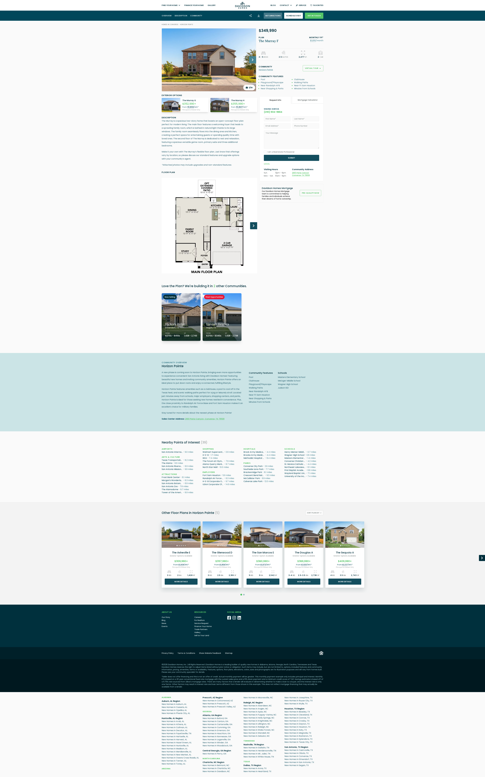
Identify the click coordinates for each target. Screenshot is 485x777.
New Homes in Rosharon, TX (298, 736)
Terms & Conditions (186, 653)
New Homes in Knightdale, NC (258, 720)
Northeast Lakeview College (295, 467)
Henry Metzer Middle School (295, 452)
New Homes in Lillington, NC (257, 723)
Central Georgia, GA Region (217, 750)
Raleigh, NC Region (253, 702)
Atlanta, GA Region (212, 715)
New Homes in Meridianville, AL (176, 751)
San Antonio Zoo (170, 486)
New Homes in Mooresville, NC (258, 697)
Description (181, 15)
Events (164, 626)
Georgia (207, 711)
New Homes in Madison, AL (174, 748)
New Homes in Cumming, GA (217, 727)
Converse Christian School (295, 461)
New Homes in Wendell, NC (257, 733)
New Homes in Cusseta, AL (174, 707)
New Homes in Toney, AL (173, 763)
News (164, 623)
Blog (273, 5)
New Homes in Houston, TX (297, 726)
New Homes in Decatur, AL (174, 730)
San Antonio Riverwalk (172, 466)
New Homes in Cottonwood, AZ (218, 700)
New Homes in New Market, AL (176, 754)
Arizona (166, 768)
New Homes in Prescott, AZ (216, 703)
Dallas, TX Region (252, 765)
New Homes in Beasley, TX (297, 711)
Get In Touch (314, 15)
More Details (181, 581)
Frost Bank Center (171, 477)
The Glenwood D (222, 552)
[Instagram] (234, 618)
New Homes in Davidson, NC (216, 771)
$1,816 (313, 40)
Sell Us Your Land (201, 635)
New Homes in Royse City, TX (298, 700)
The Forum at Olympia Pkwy (213, 461)
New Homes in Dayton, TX (297, 723)
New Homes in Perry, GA (214, 753)
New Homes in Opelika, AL (174, 710)
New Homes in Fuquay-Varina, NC (260, 714)
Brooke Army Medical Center (254, 455)
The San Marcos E (263, 552)
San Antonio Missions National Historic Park (172, 469)
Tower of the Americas (172, 492)
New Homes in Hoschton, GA (217, 733)
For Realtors (199, 620)
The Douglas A (304, 552)
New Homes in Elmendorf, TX (298, 759)
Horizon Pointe (186, 24)
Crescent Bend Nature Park (254, 475)
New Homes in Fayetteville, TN (176, 733)
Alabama (166, 697)
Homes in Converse (170, 24)
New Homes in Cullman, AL (174, 727)
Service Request (201, 623)
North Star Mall (210, 467)
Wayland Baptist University (295, 473)
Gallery (211, 5)
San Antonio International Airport (172, 452)
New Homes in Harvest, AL (174, 739)
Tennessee (249, 741)
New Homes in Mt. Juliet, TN (257, 753)
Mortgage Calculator (308, 100)
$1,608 (181, 564)
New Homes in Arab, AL (173, 721)
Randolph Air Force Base (213, 478)
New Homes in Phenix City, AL (176, 713)
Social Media (234, 612)
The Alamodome (170, 489)
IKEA (205, 458)
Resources (200, 612)
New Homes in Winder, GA (215, 742)
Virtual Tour (313, 68)
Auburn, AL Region (171, 701)
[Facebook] (229, 618)
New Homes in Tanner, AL (174, 760)
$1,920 (304, 564)
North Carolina (211, 758)
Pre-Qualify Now (310, 193)
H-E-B (206, 455)
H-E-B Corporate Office (213, 481)
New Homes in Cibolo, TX (296, 753)
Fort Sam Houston (211, 475)
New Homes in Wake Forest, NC (259, 729)
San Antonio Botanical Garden (172, 483)
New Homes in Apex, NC (255, 711)
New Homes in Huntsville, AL (175, 745)
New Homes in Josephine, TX (298, 697)
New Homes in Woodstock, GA (217, 745)
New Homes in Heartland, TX (257, 771)
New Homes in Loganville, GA (217, 739)
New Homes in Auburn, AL (174, 704)
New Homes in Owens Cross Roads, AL (180, 757)
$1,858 (222, 564)
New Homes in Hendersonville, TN (260, 750)
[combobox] (314, 512)
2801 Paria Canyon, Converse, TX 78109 (204, 418)
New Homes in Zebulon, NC (257, 736)
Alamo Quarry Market (213, 464)
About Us (167, 612)
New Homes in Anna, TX (255, 768)
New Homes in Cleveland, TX (298, 714)
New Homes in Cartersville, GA (217, 724)
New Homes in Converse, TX (298, 756)
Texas (247, 761)
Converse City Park (253, 466)
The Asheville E (181, 552)
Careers (197, 617)
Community (196, 15)
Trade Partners (200, 629)
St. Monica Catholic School (295, 464)
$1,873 (263, 564)
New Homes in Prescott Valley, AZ (219, 706)
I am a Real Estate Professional (280, 152)
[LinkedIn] (239, 618)
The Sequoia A (345, 552)
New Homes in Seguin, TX (296, 765)
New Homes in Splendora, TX (298, 739)
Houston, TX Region (294, 708)
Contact (284, 5)
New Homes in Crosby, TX (296, 720)
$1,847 (239, 107)
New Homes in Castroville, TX (298, 750)
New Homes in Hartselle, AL (175, 736)
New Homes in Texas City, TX (298, 742)
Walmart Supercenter (213, 452)
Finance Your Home (194, 5)
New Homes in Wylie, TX (296, 703)
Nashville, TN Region (254, 744)
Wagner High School (294, 455)
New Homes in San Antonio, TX (299, 762)
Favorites (318, 5)
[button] (313, 40)
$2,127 (345, 564)
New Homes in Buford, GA (215, 718)
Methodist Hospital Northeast (254, 458)
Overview (167, 15)
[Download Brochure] (259, 16)
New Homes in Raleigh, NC (256, 726)
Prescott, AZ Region (213, 697)
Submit (291, 158)
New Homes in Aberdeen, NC (258, 705)
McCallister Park (252, 478)
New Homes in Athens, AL (174, 724)
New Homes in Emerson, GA (216, 730)
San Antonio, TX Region (296, 747)
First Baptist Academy (295, 470)
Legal (267, 163)
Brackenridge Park (253, 472)
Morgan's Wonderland (172, 480)
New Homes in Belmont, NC (216, 765)
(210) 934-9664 (273, 111)
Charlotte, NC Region (213, 762)
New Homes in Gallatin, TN (256, 747)
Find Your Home (169, 5)
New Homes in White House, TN (259, 756)
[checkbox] (265, 152)
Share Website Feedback (210, 653)
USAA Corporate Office (213, 484)
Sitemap (229, 653)
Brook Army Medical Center (254, 452)
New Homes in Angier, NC (256, 708)
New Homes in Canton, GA (215, 721)
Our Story (166, 617)
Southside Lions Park (253, 469)
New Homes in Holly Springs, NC (259, 717)
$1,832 (190, 107)
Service (302, 5)
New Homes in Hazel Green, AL (176, 742)
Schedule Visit (293, 15)
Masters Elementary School (295, 458)
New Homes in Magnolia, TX (297, 733)
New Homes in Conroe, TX (297, 717)
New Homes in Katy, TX (295, 729)
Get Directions (273, 15)
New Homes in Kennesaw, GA (217, 736)
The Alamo (167, 463)
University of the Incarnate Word (295, 476)
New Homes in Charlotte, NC (217, 768)
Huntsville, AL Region (172, 718)
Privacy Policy (168, 653)
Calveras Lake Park (253, 481)
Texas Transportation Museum (172, 460)
